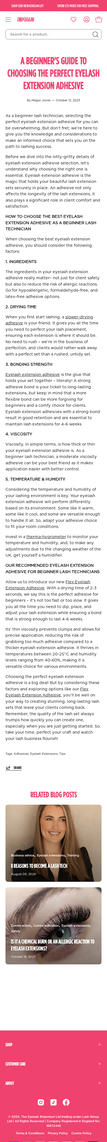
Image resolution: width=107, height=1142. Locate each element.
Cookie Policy (81, 1133)
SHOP (8, 1044)
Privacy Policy (58, 1133)
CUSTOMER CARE (15, 1064)
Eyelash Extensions (44, 753)
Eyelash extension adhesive (32, 375)
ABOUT (9, 1083)
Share (18, 767)
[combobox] (53, 34)
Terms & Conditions (30, 1133)
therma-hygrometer (46, 537)
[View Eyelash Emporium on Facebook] (66, 1102)
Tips (62, 753)
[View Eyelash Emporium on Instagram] (41, 1102)
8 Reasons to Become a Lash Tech (39, 866)
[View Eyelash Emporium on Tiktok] (53, 1102)
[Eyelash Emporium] (30, 19)
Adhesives (21, 753)
